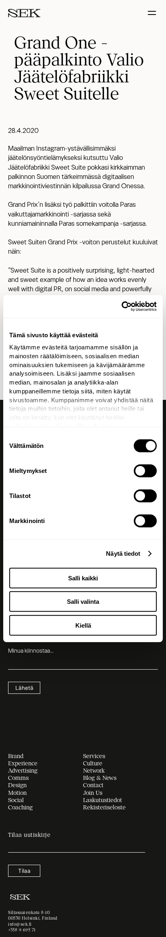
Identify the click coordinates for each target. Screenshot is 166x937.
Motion (17, 793)
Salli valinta (83, 601)
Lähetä (24, 688)
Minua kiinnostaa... (31, 650)
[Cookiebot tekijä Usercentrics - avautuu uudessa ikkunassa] (121, 306)
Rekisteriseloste (104, 807)
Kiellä (83, 625)
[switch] (145, 470)
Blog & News (99, 778)
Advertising (22, 770)
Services (94, 756)
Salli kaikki (83, 577)
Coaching (20, 807)
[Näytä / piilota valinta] (153, 13)
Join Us (92, 793)
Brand (15, 756)
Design (17, 785)
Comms (18, 778)
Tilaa (24, 871)
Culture (92, 763)
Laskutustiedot (102, 800)
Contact (93, 785)
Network (94, 770)
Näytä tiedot (123, 553)
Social (16, 800)
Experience (22, 763)
